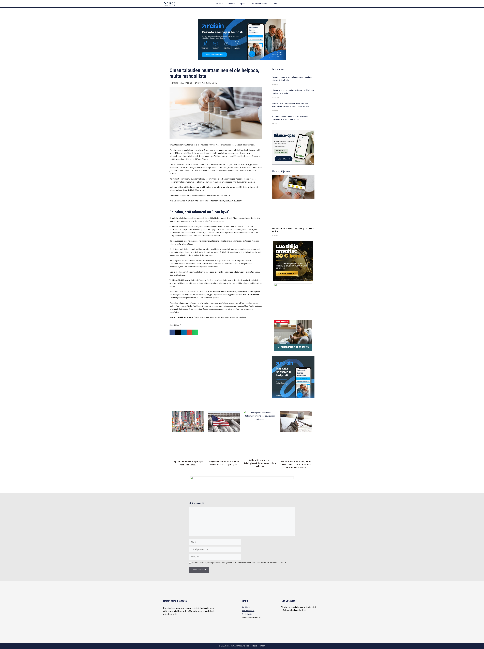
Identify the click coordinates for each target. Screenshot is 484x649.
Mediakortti (247, 614)
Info (275, 3)
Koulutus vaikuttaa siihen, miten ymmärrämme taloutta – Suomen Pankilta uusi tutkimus (295, 464)
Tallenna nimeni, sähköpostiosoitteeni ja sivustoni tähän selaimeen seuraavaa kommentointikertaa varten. (239, 562)
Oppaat (242, 3)
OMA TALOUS (186, 83)
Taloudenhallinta (259, 3)
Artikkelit (230, 3)
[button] (319, 3)
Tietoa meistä (248, 610)
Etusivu (219, 3)
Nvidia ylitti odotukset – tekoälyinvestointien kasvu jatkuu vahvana (260, 463)
